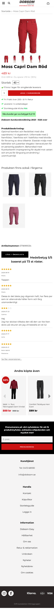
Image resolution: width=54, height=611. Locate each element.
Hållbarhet (27, 535)
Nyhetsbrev (27, 566)
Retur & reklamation (27, 547)
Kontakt (27, 493)
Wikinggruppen (34, 604)
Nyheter (27, 560)
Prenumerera (27, 447)
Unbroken (27, 554)
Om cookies (27, 572)
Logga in (27, 512)
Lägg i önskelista (15, 254)
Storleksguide (27, 505)
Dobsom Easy (27, 529)
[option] (13, 395)
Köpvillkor (27, 499)
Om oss (27, 541)
